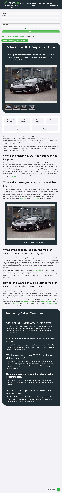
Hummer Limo (22, 198)
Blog (47, 3)
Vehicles (21, 3)
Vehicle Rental (12, 176)
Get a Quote (34, 4)
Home (2, 36)
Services (28, 3)
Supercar (15, 36)
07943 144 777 (7, 305)
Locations (42, 3)
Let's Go (31, 31)
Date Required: (5, 10)
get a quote (16, 303)
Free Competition (54, 4)
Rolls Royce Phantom (46, 301)
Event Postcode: (5, 24)
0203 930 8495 (51, 303)
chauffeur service (37, 270)
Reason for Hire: (5, 15)
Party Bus (36, 198)
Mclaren (22, 36)
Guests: (3, 19)
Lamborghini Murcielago (26, 301)
